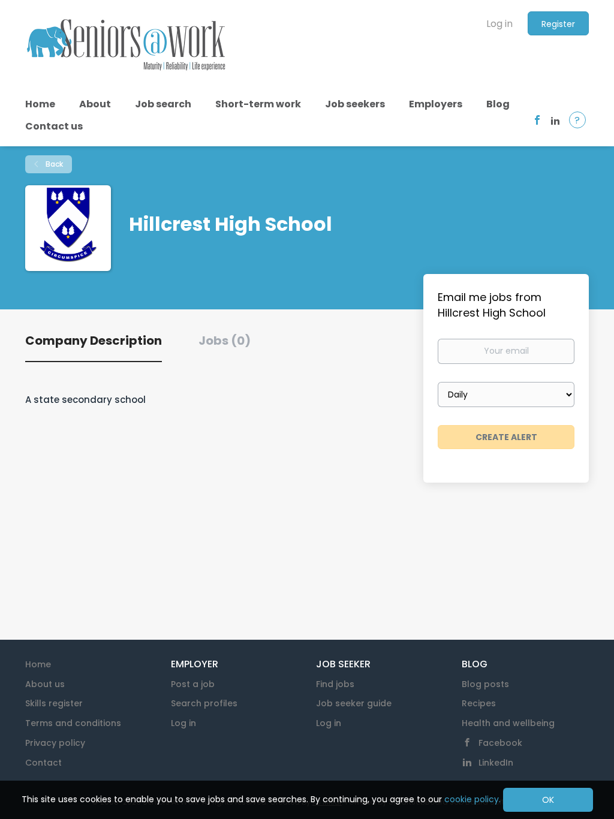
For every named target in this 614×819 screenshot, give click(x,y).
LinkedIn (495, 763)
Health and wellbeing (508, 723)
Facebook (500, 743)
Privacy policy (55, 743)
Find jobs (335, 684)
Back (53, 164)
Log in (499, 24)
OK (548, 800)
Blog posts (485, 684)
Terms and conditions (73, 723)
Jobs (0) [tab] (224, 340)
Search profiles (204, 703)
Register (558, 24)
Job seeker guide (354, 703)
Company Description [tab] (93, 340)
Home (38, 664)
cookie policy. (472, 799)
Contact (43, 763)
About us (45, 684)
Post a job (193, 684)
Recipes (479, 703)
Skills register (54, 703)
